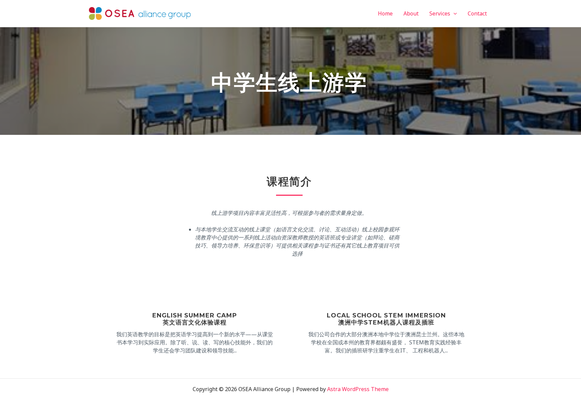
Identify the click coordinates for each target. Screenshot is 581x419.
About (411, 13)
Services (439, 13)
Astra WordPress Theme (358, 389)
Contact (477, 13)
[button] (453, 13)
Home (385, 13)
